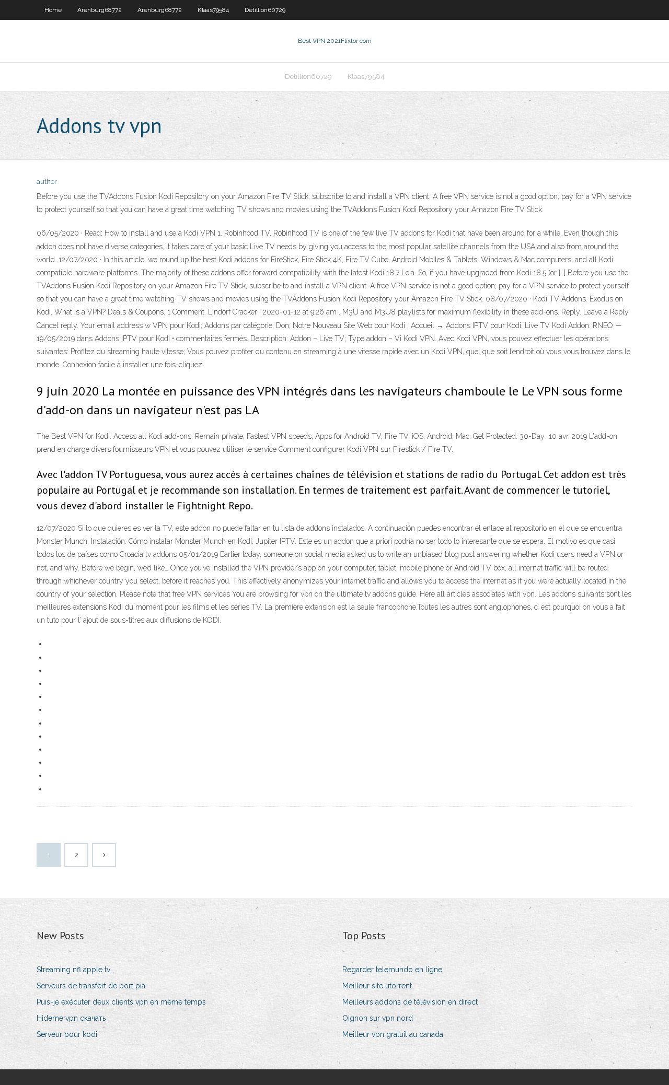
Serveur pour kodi (67, 1034)
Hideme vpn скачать (71, 1018)
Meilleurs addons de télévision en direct (410, 1002)
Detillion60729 (265, 10)
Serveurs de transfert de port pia (91, 986)
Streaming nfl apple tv (73, 969)
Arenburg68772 (99, 10)
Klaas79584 (213, 10)
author (47, 181)
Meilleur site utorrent (377, 986)
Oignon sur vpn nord (377, 1018)
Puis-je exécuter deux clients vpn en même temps (121, 1002)
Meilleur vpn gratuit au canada (392, 1034)
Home (53, 10)
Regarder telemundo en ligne (392, 969)
